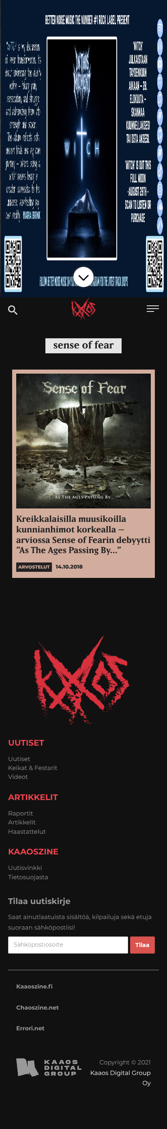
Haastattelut (27, 831)
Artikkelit (22, 822)
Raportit (20, 813)
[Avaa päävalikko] (153, 309)
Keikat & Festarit (33, 767)
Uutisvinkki (25, 867)
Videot (18, 776)
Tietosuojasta (28, 877)
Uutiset (19, 758)
